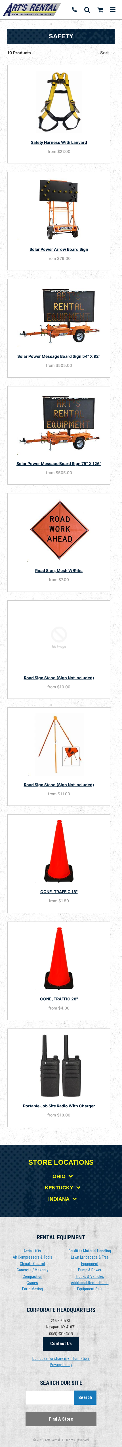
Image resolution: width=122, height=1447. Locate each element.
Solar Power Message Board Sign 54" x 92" (58, 356)
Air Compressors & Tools (32, 1257)
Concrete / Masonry (32, 1270)
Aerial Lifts (32, 1251)
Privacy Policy (61, 1364)
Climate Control (32, 1263)
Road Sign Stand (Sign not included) (59, 677)
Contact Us (61, 1343)
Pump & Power (89, 1270)
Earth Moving (32, 1289)
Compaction (32, 1276)
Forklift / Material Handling (90, 1251)
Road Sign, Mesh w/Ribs (59, 570)
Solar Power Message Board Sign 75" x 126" (58, 463)
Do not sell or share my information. (61, 1358)
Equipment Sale (89, 1289)
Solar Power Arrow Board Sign (59, 249)
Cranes (32, 1282)
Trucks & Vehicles (89, 1276)
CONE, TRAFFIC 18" (59, 891)
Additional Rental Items (90, 1282)
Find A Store (61, 1419)
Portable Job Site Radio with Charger (59, 1105)
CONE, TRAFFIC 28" (59, 998)
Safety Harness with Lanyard (59, 142)
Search (85, 1397)
